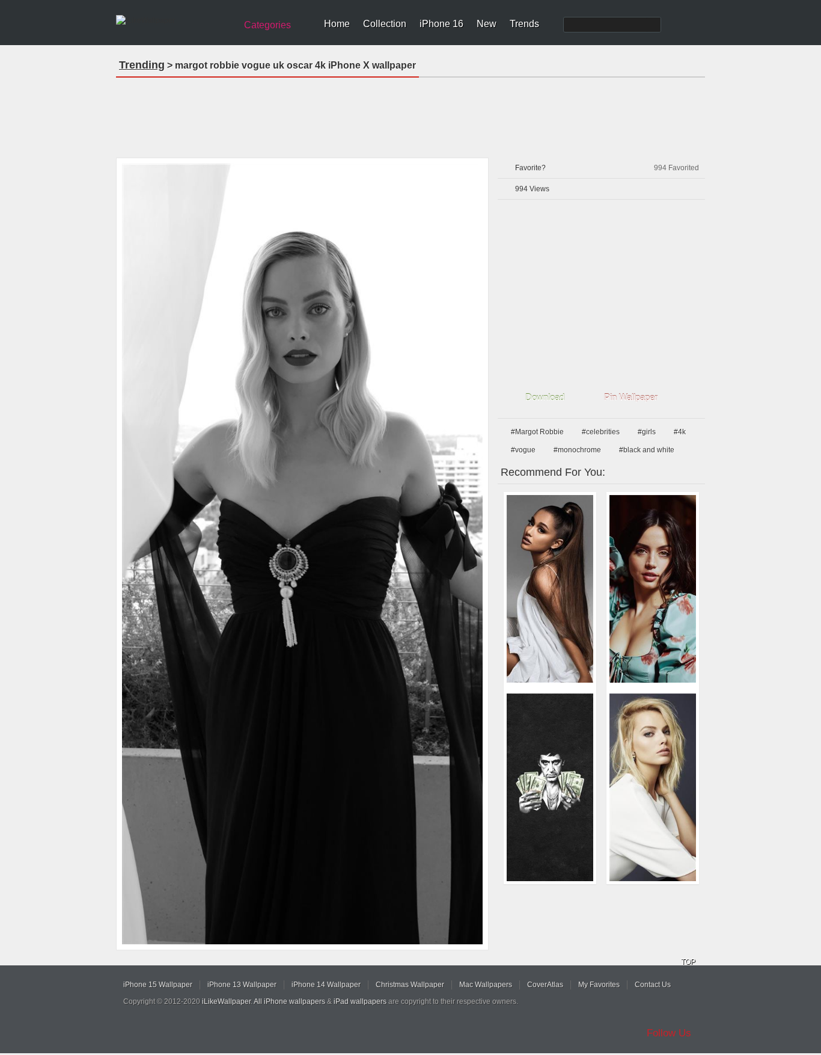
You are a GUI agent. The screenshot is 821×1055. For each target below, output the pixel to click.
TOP (688, 962)
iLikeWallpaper (226, 1001)
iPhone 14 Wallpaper (326, 984)
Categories (267, 25)
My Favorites (599, 984)
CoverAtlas (545, 984)
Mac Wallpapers (485, 984)
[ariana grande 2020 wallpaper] (550, 589)
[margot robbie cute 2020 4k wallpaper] (652, 787)
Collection (384, 24)
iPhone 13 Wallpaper (241, 984)
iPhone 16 (441, 24)
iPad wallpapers (360, 1001)
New (486, 24)
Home (337, 24)
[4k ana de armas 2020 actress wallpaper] (652, 589)
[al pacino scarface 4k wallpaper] (550, 787)
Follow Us (669, 1033)
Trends (524, 24)
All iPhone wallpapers (289, 1001)
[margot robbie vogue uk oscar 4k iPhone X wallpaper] (302, 554)
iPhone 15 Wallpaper (157, 984)
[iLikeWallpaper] (174, 20)
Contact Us (653, 984)
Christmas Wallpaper (410, 984)
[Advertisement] (410, 114)
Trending (142, 65)
